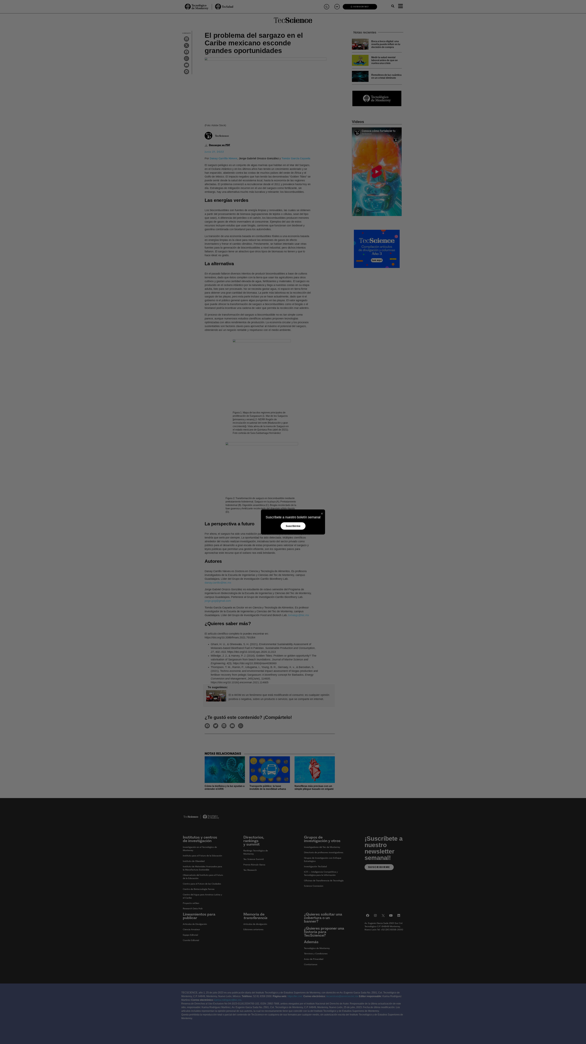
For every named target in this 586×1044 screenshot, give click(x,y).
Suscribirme (293, 526)
